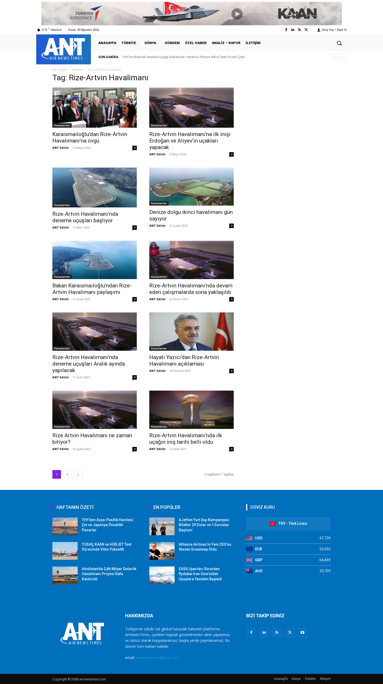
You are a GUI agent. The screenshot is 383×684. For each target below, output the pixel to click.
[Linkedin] (292, 30)
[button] (339, 43)
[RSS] (277, 632)
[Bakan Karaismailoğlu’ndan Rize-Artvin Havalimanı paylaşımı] (94, 260)
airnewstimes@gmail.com (157, 657)
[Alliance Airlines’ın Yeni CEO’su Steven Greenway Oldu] (162, 551)
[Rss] (299, 30)
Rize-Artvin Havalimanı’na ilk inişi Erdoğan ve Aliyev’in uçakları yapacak (190, 140)
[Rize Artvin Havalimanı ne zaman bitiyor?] (94, 410)
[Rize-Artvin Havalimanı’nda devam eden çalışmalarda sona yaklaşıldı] (191, 260)
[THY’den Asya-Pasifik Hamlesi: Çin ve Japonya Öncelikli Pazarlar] (65, 526)
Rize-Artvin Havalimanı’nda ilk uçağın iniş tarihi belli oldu (185, 438)
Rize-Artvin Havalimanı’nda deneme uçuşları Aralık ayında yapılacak (88, 363)
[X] (290, 632)
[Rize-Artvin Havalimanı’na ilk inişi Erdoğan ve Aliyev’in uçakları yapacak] (191, 108)
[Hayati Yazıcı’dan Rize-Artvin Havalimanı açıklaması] (191, 331)
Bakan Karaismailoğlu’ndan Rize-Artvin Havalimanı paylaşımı (92, 288)
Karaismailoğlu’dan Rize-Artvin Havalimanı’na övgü (89, 137)
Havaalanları (62, 125)
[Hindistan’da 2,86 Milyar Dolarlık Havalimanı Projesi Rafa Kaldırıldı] (65, 575)
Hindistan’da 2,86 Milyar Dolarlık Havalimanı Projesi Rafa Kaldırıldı (109, 574)
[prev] (335, 57)
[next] (343, 57)
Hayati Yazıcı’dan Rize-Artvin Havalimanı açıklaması (184, 360)
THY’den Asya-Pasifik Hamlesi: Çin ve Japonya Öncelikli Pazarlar (108, 525)
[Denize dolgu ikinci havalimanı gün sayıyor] (191, 187)
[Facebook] (286, 30)
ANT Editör (60, 148)
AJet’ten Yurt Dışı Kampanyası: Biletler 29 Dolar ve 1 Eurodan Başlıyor (204, 525)
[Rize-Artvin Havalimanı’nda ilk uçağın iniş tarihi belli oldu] (191, 410)
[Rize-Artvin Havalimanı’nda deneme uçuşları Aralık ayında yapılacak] (94, 331)
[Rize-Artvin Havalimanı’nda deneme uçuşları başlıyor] (94, 188)
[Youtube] (303, 632)
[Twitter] (306, 30)
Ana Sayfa (59, 69)
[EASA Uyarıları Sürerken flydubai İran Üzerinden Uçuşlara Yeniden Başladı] (162, 575)
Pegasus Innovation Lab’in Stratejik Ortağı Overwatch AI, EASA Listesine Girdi (179, 57)
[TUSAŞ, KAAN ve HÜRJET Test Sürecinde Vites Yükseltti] (65, 551)
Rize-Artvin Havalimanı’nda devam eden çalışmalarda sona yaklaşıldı (190, 288)
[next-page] (78, 474)
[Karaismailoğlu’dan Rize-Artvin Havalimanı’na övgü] (94, 108)
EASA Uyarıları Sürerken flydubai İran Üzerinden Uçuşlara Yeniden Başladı (200, 574)
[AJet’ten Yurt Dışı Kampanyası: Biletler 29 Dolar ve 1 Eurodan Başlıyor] (162, 526)
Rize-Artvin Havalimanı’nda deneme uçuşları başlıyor (85, 217)
